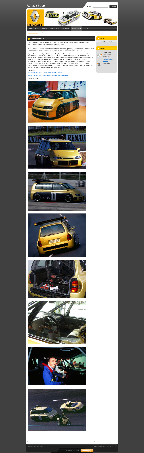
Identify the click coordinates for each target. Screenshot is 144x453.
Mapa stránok (100, 446)
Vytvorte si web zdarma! (73, 450)
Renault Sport (34, 28)
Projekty (66, 28)
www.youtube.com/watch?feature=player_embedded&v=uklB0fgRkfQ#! (48, 75)
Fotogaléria (54, 28)
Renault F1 (87, 28)
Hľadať (113, 6)
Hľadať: (90, 6)
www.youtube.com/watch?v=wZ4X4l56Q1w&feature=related (45, 72)
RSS (109, 446)
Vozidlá (44, 28)
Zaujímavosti (76, 28)
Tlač (115, 446)
